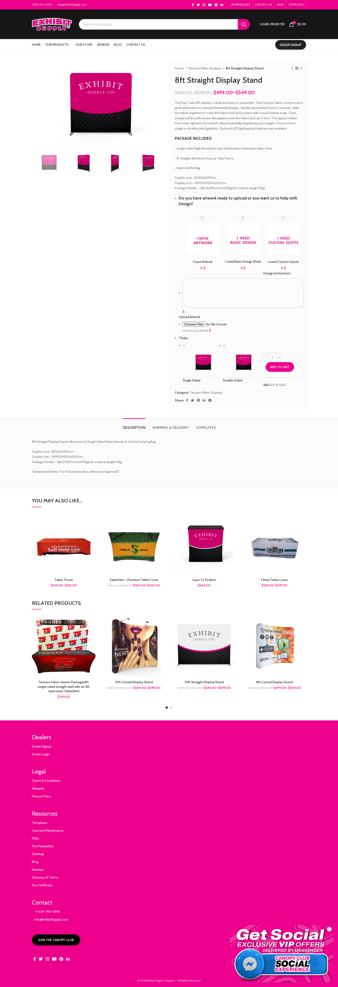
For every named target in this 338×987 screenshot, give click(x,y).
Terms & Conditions (46, 781)
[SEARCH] (244, 24)
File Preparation (43, 846)
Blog (35, 862)
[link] (281, 953)
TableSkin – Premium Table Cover (133, 580)
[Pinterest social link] (216, 5)
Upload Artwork (189, 317)
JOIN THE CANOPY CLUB (56, 940)
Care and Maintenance (47, 830)
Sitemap (38, 854)
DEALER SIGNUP (290, 45)
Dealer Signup (42, 746)
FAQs (35, 838)
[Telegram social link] (210, 400)
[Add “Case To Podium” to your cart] (232, 519)
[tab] (134, 425)
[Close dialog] (329, 929)
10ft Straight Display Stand (204, 682)
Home (179, 68)
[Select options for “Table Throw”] (92, 519)
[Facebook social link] (192, 5)
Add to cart (279, 367)
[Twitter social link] (198, 5)
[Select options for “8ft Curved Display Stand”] (302, 622)
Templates (39, 823)
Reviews (38, 870)
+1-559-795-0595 (46, 912)
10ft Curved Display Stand (134, 682)
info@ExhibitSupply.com (71, 4)
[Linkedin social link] (222, 5)
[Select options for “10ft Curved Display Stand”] (162, 622)
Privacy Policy (41, 796)
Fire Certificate (42, 885)
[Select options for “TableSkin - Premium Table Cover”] (162, 519)
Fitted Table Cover (274, 580)
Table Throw (63, 580)
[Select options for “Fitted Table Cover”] (302, 519)
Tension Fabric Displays (205, 68)
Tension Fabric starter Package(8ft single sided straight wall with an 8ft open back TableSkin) (64, 686)
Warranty (38, 788)
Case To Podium (204, 580)
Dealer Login (41, 754)
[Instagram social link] (204, 5)
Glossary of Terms (45, 877)
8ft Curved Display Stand (274, 682)
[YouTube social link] (210, 5)
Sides (183, 338)
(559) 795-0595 (42, 4)
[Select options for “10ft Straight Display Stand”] (232, 622)
